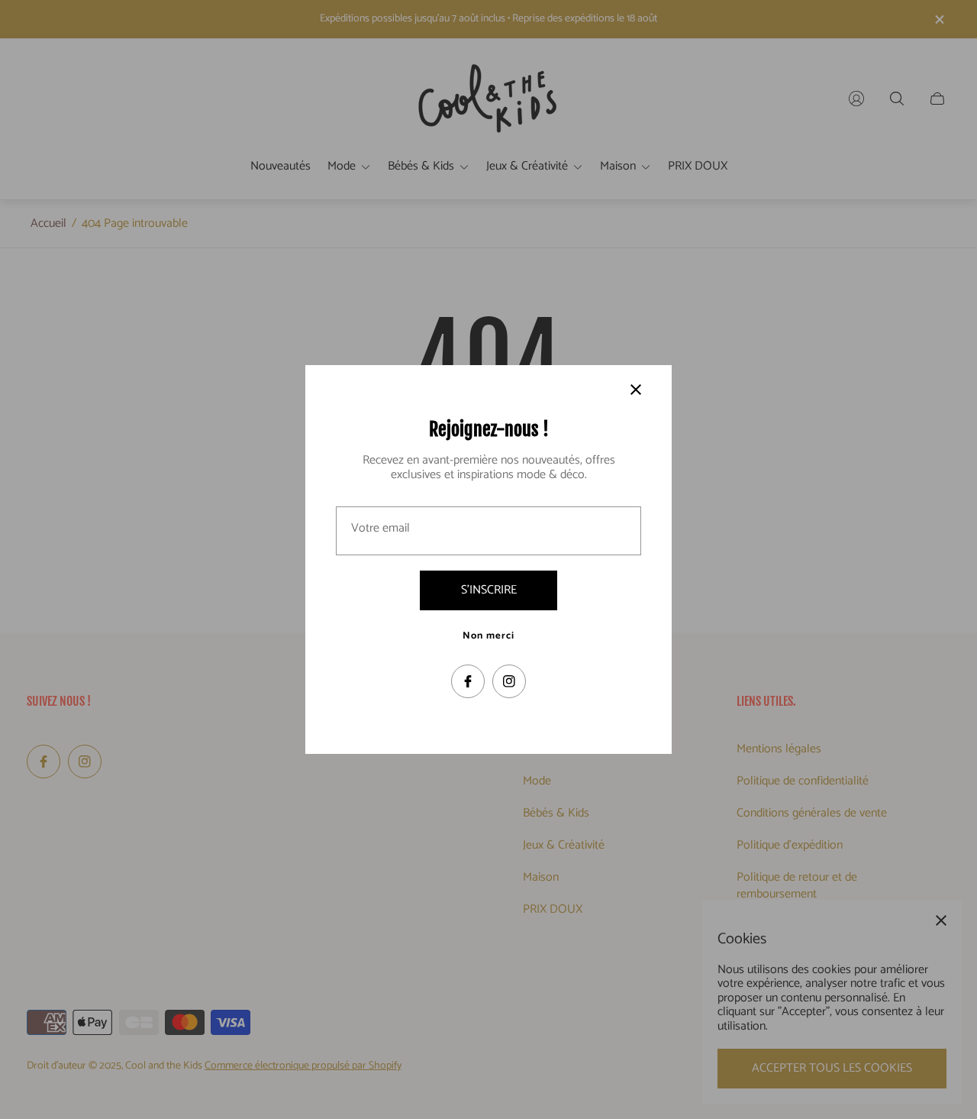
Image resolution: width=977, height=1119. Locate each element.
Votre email (380, 528)
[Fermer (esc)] (636, 389)
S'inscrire (489, 590)
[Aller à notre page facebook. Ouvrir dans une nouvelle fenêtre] (468, 681)
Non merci (488, 636)
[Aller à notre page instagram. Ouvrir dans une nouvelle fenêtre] (509, 681)
